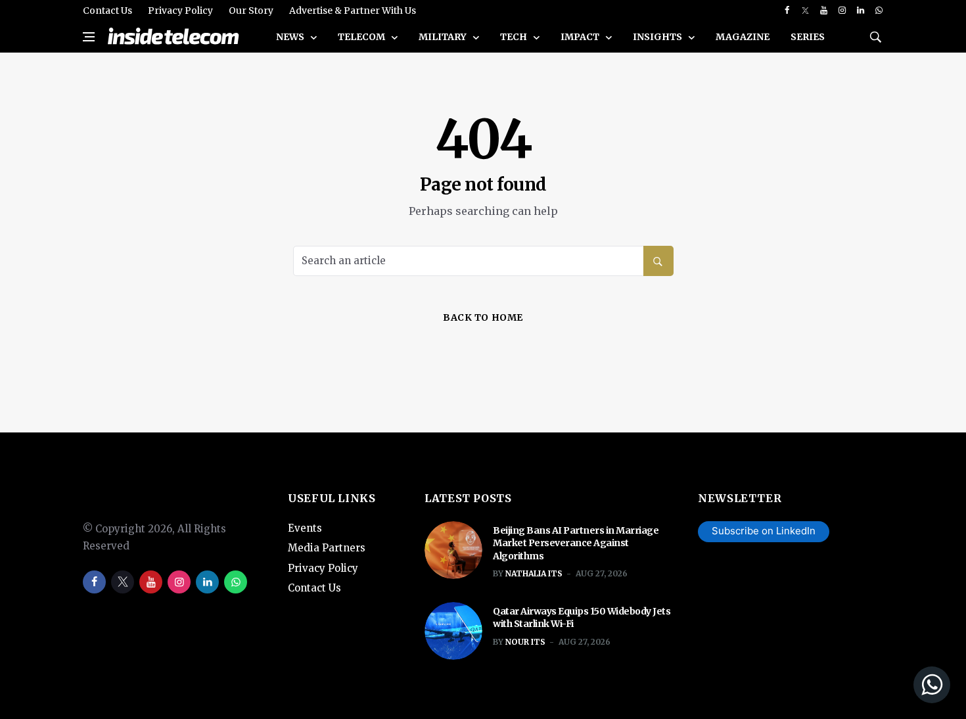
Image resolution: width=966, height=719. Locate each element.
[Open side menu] (89, 36)
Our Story (251, 10)
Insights (658, 37)
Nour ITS (525, 642)
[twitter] (805, 10)
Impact (581, 37)
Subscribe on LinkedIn (764, 530)
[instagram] (842, 10)
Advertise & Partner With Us (352, 10)
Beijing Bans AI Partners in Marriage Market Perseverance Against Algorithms (575, 543)
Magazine (743, 37)
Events (305, 528)
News (291, 37)
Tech (514, 37)
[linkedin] (860, 10)
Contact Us (107, 10)
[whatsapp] (879, 10)
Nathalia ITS (534, 573)
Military (444, 37)
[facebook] (787, 10)
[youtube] (823, 10)
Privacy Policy (180, 10)
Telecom (362, 37)
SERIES (808, 37)
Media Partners (326, 548)
